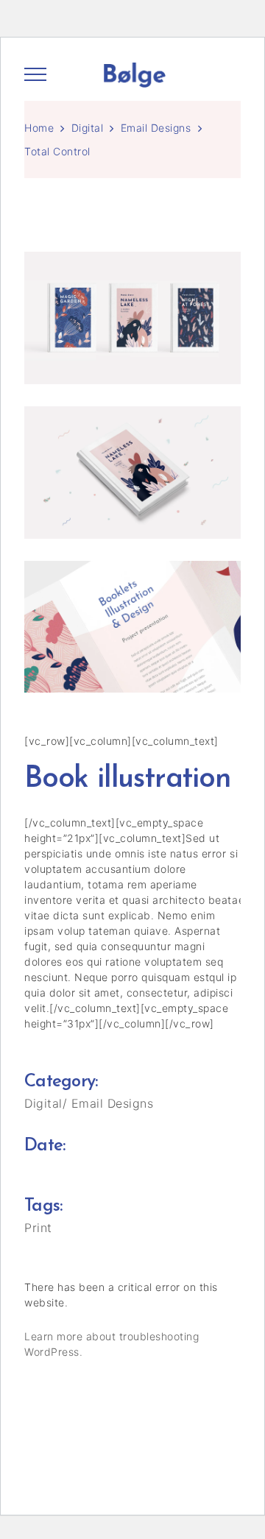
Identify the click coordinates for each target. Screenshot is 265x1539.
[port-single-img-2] (134, 318)
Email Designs (156, 127)
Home (39, 127)
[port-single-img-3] (134, 627)
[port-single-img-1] (134, 472)
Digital (87, 127)
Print (38, 1227)
